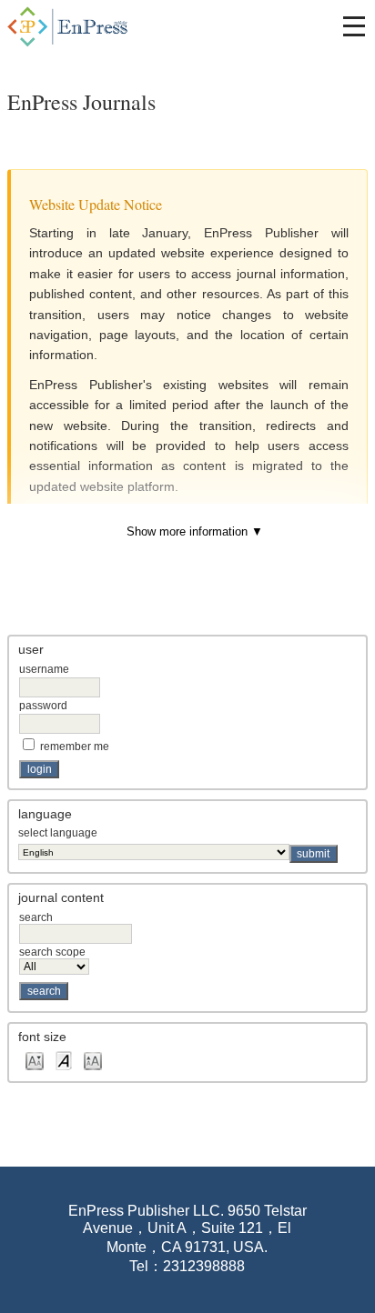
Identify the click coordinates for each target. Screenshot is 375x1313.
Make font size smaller (34, 1059)
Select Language (57, 833)
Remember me (74, 746)
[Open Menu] (354, 26)
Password (43, 705)
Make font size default (64, 1059)
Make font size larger (93, 1059)
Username (44, 669)
